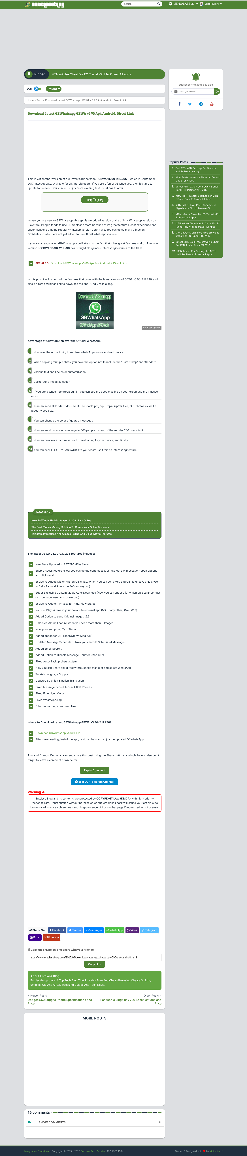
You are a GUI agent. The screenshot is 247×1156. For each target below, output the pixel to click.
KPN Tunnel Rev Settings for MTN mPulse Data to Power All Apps (196, 253)
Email (36, 937)
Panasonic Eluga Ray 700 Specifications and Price (130, 1001)
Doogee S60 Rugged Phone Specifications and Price (60, 1001)
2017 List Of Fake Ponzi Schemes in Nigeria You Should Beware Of (196, 207)
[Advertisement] (123, 38)
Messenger (94, 930)
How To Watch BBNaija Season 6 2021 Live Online (61, 520)
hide (100, 200)
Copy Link (94, 964)
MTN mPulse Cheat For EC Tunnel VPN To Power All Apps (91, 74)
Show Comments (52, 1122)
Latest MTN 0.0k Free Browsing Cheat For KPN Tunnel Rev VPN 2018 (197, 243)
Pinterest (52, 937)
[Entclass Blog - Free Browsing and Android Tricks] (44, 4)
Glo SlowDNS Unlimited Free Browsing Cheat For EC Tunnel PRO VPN (197, 234)
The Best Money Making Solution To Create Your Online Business (70, 527)
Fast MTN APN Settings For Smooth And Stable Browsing (195, 170)
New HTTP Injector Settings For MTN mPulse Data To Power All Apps (197, 197)
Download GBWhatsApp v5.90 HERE (58, 733)
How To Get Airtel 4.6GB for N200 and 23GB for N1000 (198, 179)
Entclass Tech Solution (93, 1151)
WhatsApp (116, 930)
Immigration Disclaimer (36, 1151)
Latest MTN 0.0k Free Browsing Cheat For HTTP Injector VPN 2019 (197, 188)
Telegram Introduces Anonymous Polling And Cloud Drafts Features (71, 533)
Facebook (58, 930)
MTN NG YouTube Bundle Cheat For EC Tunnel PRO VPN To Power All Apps (197, 225)
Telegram (150, 930)
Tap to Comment (94, 770)
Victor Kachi (216, 1151)
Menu (54, 88)
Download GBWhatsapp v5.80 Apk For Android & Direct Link (89, 263)
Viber (133, 930)
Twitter (76, 930)
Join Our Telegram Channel (96, 781)
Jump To (94, 199)
